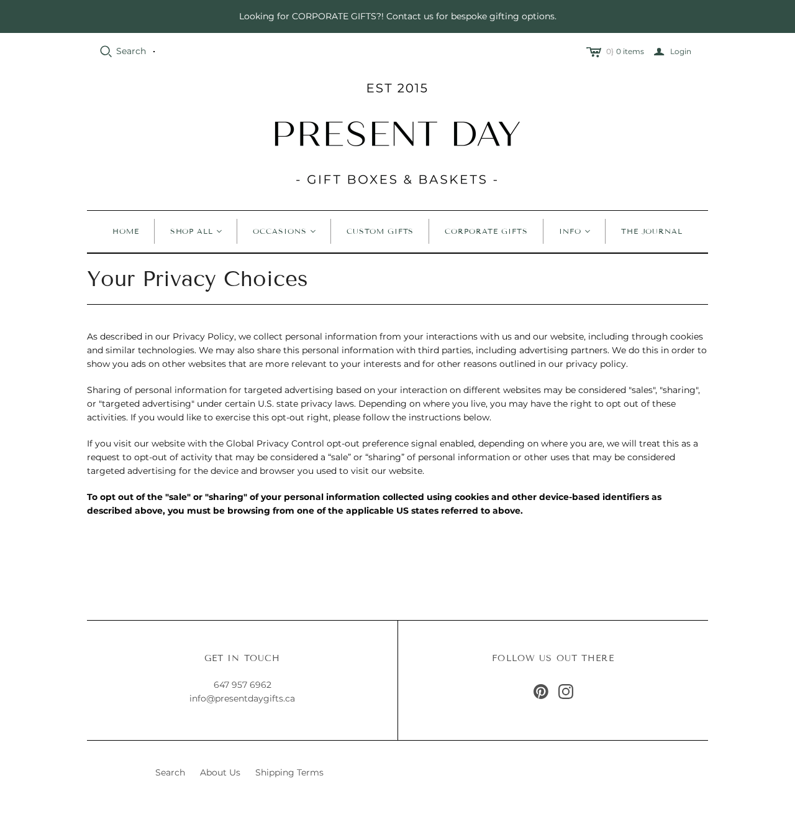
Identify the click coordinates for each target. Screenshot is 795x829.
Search (131, 51)
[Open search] (106, 51)
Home (125, 231)
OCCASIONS (280, 231)
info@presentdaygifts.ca (242, 698)
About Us (220, 772)
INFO (570, 231)
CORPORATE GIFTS (486, 231)
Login (680, 51)
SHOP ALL (192, 231)
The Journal (652, 231)
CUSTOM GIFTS (380, 231)
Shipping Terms (289, 772)
